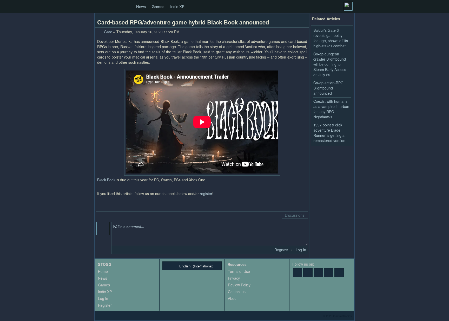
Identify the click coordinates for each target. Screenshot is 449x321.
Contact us (237, 291)
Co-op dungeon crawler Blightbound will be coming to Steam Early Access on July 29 (329, 64)
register (206, 193)
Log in (103, 298)
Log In (301, 249)
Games (158, 6)
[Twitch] (318, 272)
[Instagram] (339, 272)
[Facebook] (297, 272)
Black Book (106, 179)
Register (281, 249)
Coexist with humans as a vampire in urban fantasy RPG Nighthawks (331, 109)
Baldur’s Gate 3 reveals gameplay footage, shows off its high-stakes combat (330, 38)
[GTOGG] (100, 6)
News (141, 6)
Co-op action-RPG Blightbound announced (328, 88)
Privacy (234, 278)
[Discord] (328, 272)
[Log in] (348, 6)
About (232, 298)
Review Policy (239, 284)
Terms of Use (239, 271)
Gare (108, 31)
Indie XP (177, 6)
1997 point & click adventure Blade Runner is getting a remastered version (329, 132)
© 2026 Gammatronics (337, 316)
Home (103, 271)
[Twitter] (308, 272)
